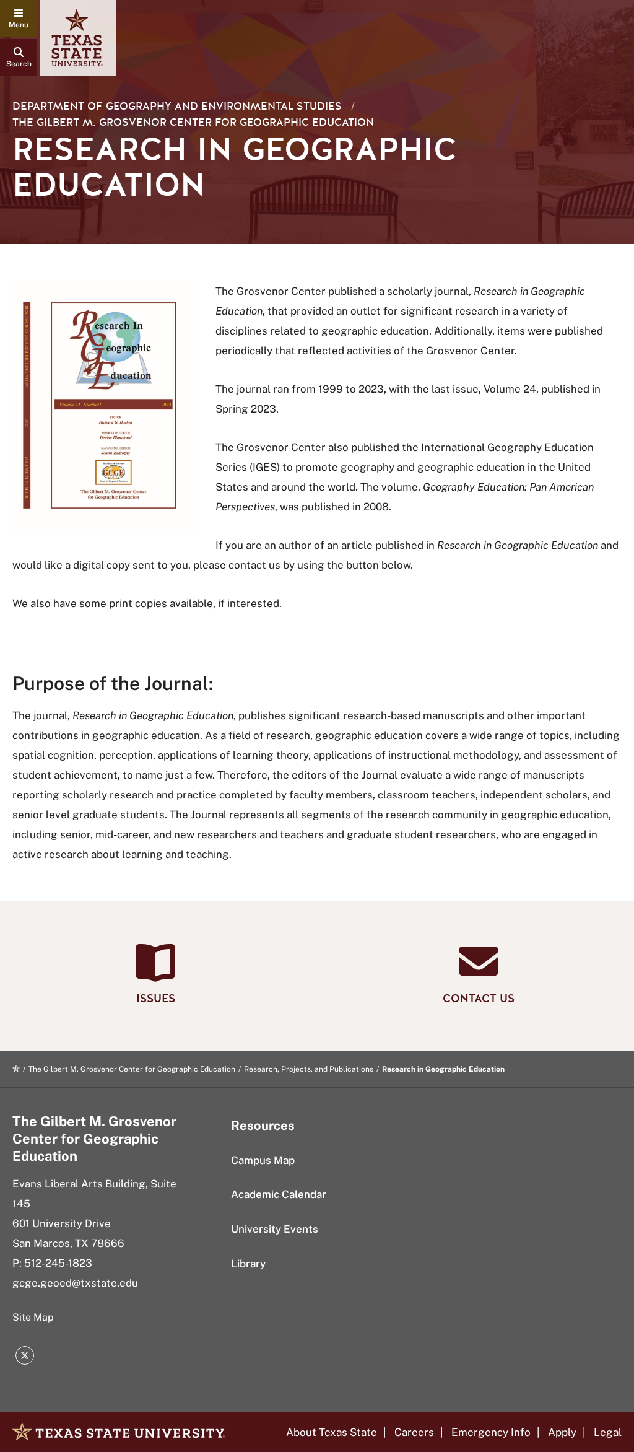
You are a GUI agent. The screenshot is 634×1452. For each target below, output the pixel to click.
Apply (562, 1432)
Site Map (33, 1317)
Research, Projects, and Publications (308, 1069)
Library (248, 1263)
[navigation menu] (18, 18)
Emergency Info (491, 1432)
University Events (274, 1229)
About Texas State (331, 1432)
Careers (414, 1432)
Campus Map (263, 1160)
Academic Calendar (278, 1194)
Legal (608, 1432)
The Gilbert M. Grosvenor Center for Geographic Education (193, 122)
